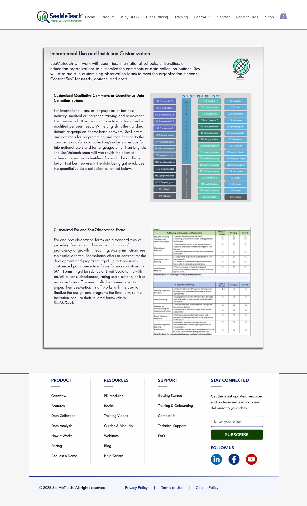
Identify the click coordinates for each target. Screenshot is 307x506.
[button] (283, 15)
